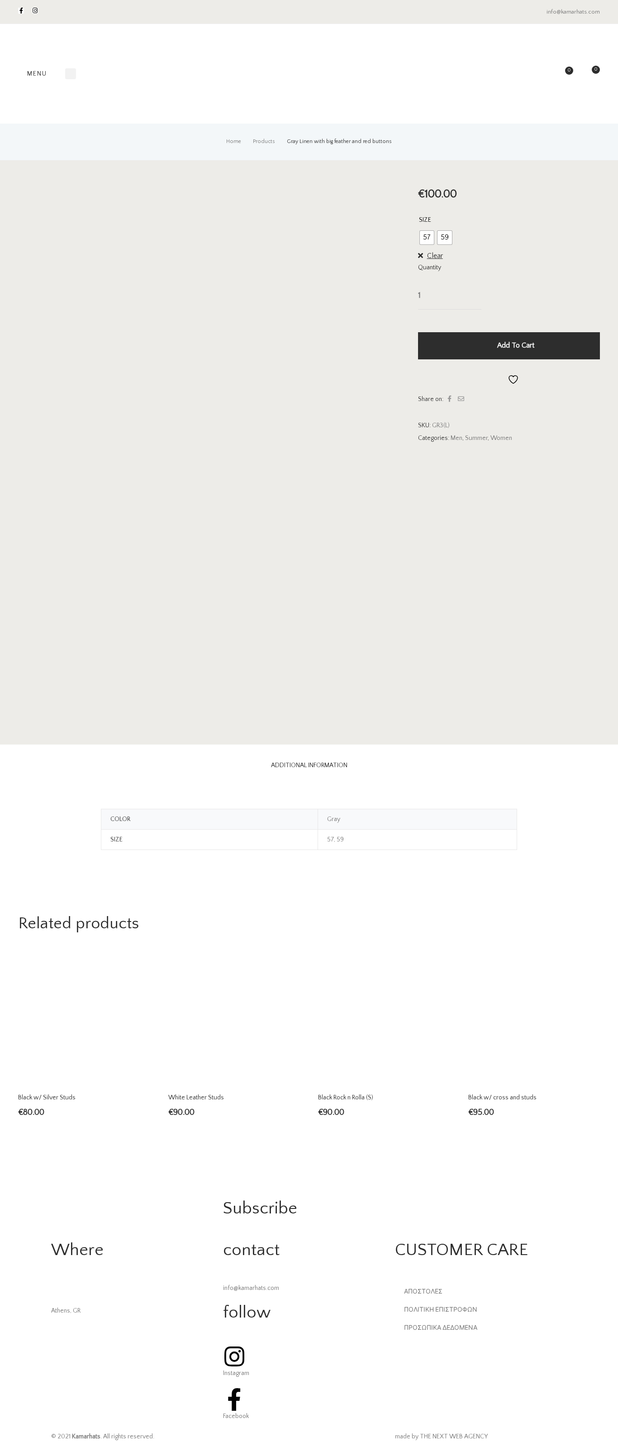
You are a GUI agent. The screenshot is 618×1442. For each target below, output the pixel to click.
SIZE (425, 220)
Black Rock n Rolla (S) (345, 1097)
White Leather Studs (196, 1097)
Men (456, 438)
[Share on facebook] (449, 399)
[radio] (427, 237)
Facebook (236, 1416)
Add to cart (515, 345)
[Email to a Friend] (461, 399)
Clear (435, 256)
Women (501, 438)
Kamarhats (86, 1436)
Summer (476, 438)
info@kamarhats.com (573, 12)
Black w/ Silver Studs (47, 1097)
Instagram (236, 1373)
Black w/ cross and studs (502, 1097)
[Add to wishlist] (508, 379)
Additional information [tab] (309, 765)
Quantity (429, 267)
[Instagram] (35, 11)
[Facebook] (21, 11)
